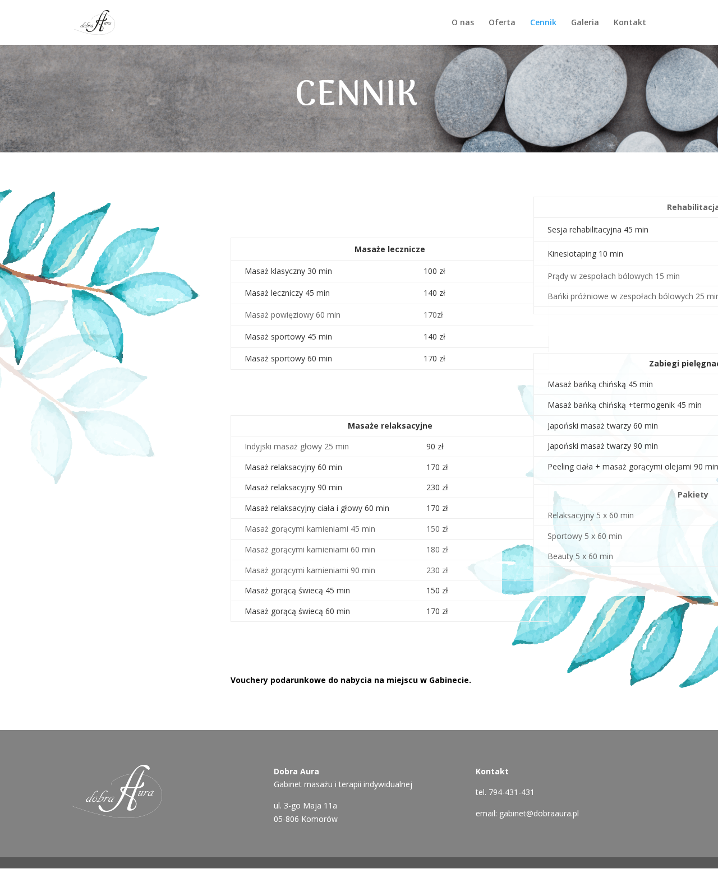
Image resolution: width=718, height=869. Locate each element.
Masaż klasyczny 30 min (288, 271)
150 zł (437, 590)
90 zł (435, 446)
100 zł (434, 271)
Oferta (502, 22)
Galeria (585, 22)
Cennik (543, 22)
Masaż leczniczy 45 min (287, 292)
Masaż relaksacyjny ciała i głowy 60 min (317, 508)
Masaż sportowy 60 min (288, 358)
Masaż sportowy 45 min (288, 336)
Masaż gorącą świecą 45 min (297, 590)
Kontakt (630, 22)
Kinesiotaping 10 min (585, 253)
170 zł (434, 358)
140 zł (434, 292)
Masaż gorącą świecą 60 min (297, 611)
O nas (463, 22)
